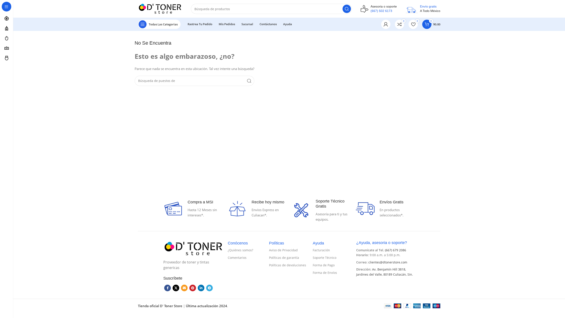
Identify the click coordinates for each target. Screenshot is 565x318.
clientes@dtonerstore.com (387, 262)
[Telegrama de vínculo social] (209, 288)
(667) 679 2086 (395, 250)
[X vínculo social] (176, 288)
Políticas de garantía (284, 258)
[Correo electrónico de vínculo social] (184, 288)
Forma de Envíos (325, 273)
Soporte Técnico (324, 258)
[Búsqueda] (347, 9)
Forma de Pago (324, 265)
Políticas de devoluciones (287, 265)
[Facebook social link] (167, 288)
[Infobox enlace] (379, 8)
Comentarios (237, 258)
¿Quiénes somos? (240, 250)
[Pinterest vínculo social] (192, 288)
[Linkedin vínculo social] (201, 288)
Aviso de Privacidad (283, 250)
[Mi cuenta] (386, 24)
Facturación (321, 250)
